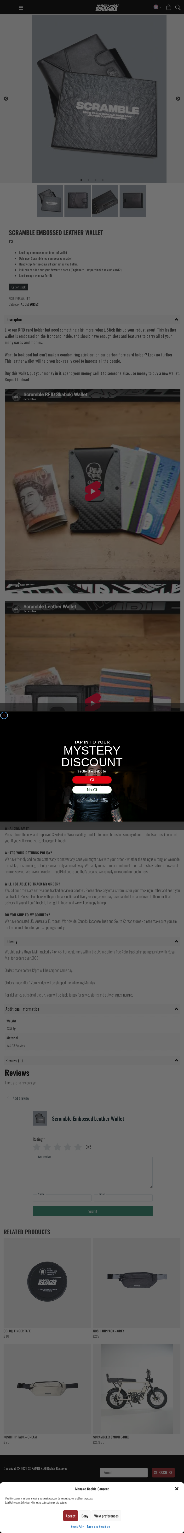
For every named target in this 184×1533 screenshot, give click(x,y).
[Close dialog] (4, 715)
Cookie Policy (77, 1526)
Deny (84, 1515)
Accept (70, 1515)
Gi (92, 780)
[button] (176, 1488)
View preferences (106, 1515)
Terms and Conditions (98, 1526)
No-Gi (92, 790)
